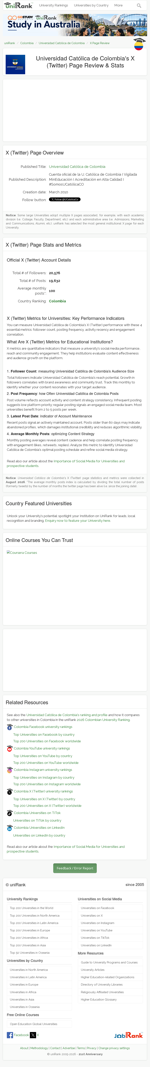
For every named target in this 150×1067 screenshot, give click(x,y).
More (118, 5)
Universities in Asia (22, 999)
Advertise (69, 1048)
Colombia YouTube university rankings (41, 748)
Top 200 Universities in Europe (30, 930)
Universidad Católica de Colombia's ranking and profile (66, 715)
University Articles (92, 969)
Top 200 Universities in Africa (29, 937)
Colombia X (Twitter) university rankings (43, 791)
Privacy (91, 1048)
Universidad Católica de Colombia (77, 167)
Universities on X (92, 915)
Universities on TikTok (95, 937)
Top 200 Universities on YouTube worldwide (43, 763)
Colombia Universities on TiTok (37, 813)
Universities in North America (29, 969)
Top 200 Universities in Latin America (34, 923)
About (24, 1048)
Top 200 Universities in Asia (28, 945)
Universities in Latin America (28, 977)
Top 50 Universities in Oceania (30, 952)
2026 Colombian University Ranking (103, 720)
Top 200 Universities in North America (34, 915)
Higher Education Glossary (99, 999)
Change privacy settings (114, 1048)
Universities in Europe (24, 984)
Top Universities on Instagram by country (40, 777)
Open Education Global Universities (33, 1024)
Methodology (39, 1048)
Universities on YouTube (96, 930)
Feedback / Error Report (75, 868)
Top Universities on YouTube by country (39, 756)
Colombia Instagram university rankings (42, 770)
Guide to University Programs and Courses (109, 962)
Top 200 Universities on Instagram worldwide (44, 784)
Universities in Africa (23, 992)
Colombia (57, 301)
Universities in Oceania (25, 1007)
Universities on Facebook (97, 908)
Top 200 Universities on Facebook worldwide (44, 741)
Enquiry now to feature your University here (77, 521)
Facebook (21, 1035)
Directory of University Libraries (101, 984)
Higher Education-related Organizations (107, 977)
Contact (55, 1048)
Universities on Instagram (97, 923)
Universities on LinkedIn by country (36, 835)
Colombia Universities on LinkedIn (39, 828)
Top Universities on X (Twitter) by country (41, 799)
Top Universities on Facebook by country (41, 734)
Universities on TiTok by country (34, 820)
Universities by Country (91, 5)
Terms (81, 1048)
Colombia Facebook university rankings (42, 727)
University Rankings (53, 5)
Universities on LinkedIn (96, 945)
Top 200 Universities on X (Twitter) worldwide (44, 806)
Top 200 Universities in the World (31, 908)
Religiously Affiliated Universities (102, 992)
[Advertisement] (75, 110)
